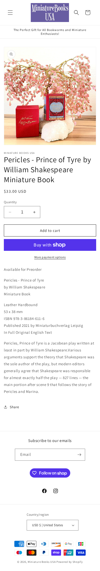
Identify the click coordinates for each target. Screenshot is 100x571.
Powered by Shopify (69, 562)
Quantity (10, 202)
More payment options (50, 257)
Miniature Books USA (42, 562)
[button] (10, 12)
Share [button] (14, 407)
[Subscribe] (79, 455)
